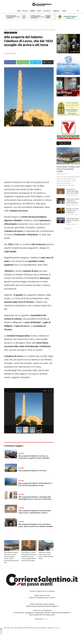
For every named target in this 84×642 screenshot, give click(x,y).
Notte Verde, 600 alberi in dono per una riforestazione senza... (72, 200)
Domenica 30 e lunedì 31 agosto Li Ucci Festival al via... (72, 210)
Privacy (1, 632)
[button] (78, 11)
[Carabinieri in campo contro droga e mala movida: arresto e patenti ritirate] (46, 545)
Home (6, 30)
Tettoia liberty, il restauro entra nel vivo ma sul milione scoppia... (68, 169)
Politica (7, 550)
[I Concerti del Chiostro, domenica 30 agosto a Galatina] (61, 220)
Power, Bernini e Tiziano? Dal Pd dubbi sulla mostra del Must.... (73, 191)
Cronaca (41, 550)
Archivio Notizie (26, 550)
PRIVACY (46, 619)
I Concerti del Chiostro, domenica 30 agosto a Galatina (72, 220)
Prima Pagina (13, 32)
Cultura (11, 30)
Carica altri (67, 228)
